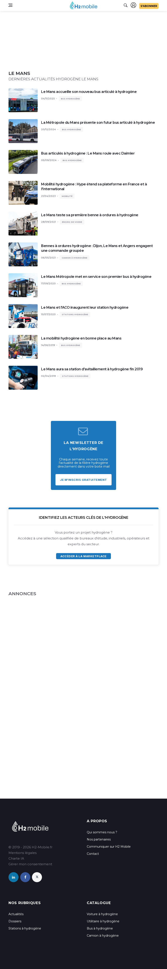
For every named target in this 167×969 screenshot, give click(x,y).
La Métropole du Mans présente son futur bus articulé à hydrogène (98, 122)
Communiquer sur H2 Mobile (109, 847)
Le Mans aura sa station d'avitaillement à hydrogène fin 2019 (92, 369)
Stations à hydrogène (24, 928)
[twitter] (37, 877)
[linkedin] (13, 877)
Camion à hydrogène (74, 258)
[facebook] (25, 877)
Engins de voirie (72, 222)
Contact (93, 854)
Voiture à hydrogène (102, 914)
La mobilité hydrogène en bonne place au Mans (81, 338)
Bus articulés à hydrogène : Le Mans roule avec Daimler (88, 153)
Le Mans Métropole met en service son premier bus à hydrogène (96, 277)
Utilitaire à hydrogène (103, 921)
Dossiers (14, 921)
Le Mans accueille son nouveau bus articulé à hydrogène (89, 92)
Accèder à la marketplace (83, 556)
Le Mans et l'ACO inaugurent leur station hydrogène (84, 307)
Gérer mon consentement (30, 864)
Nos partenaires (99, 839)
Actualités (15, 914)
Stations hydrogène (75, 314)
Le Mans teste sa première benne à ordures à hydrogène (89, 215)
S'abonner (148, 6)
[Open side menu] (10, 5)
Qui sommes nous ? (102, 832)
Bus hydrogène (70, 98)
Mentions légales (22, 853)
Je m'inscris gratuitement (83, 479)
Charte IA (16, 858)
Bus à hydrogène (100, 928)
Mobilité (67, 196)
